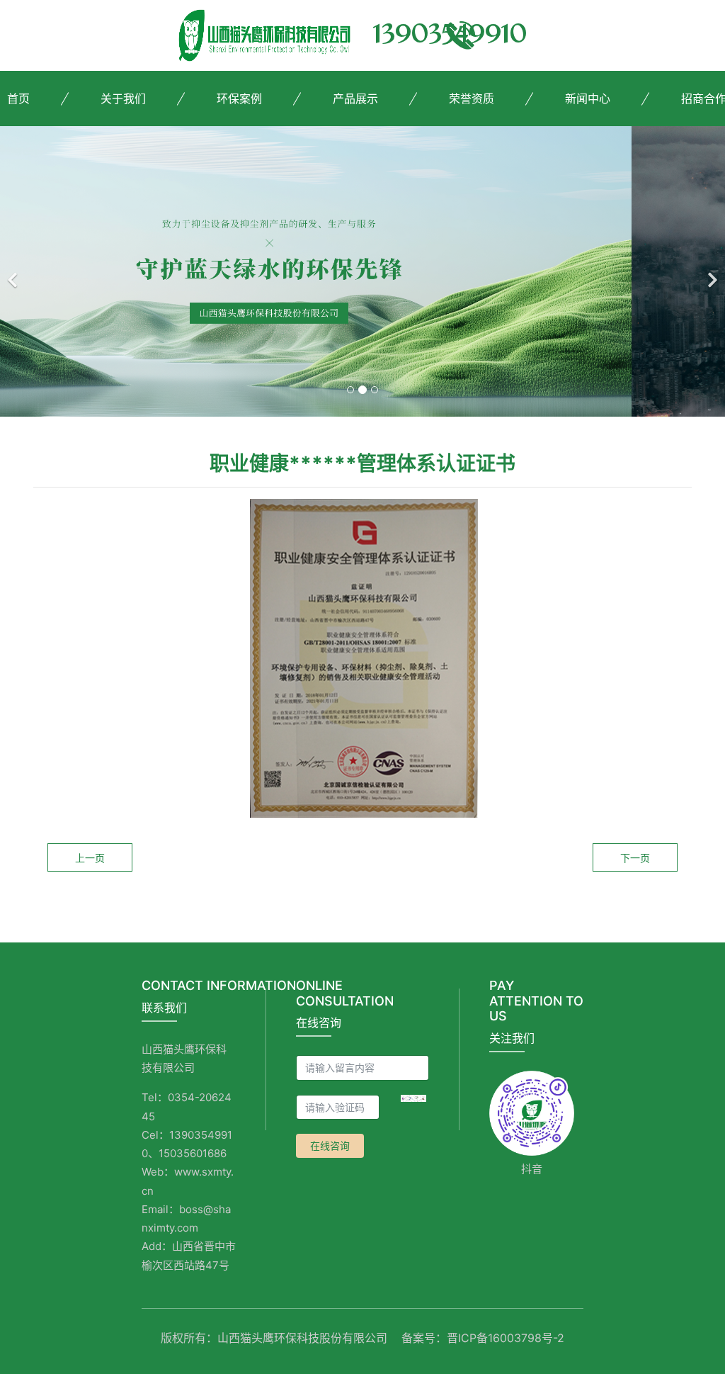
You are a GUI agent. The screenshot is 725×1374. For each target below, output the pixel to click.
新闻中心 (587, 98)
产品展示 (355, 98)
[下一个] (711, 271)
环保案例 (239, 98)
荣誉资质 (471, 98)
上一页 (90, 858)
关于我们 (123, 98)
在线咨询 (330, 1145)
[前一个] (14, 271)
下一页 (635, 858)
